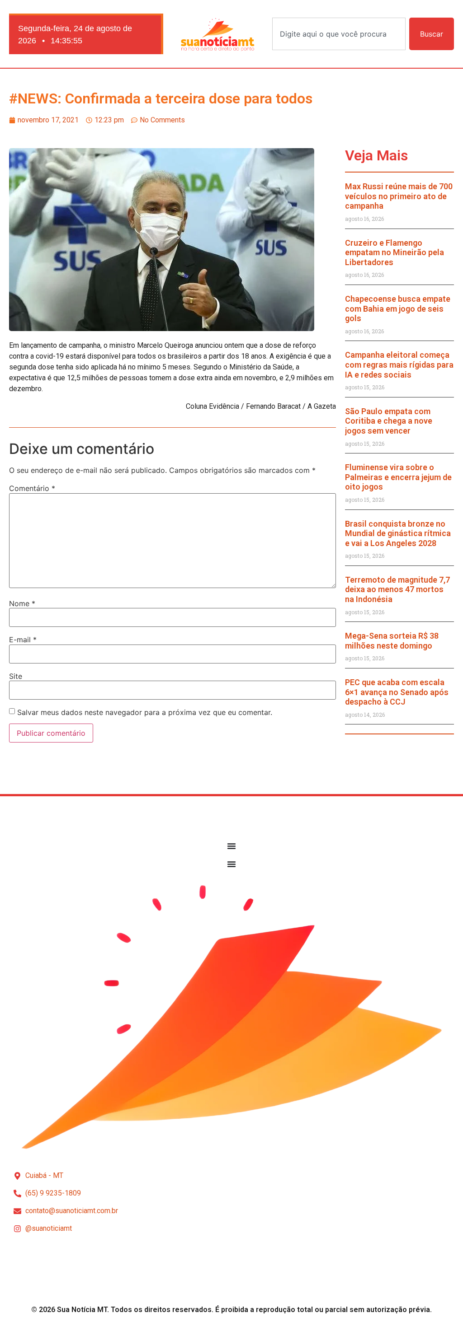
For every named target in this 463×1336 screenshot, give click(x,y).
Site (15, 676)
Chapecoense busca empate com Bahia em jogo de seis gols (397, 308)
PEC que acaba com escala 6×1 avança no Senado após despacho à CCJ (397, 691)
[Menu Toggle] (231, 845)
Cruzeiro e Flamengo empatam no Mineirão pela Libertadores (394, 252)
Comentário (32, 488)
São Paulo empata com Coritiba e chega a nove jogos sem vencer (388, 420)
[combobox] (339, 34)
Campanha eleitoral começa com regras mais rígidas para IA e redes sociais (399, 364)
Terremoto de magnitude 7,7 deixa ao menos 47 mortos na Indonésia (397, 589)
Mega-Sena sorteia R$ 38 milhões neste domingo (392, 640)
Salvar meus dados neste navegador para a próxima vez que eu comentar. (144, 712)
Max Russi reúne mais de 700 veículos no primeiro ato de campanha (399, 196)
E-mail (23, 639)
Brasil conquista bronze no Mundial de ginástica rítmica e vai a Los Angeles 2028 (398, 533)
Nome (22, 603)
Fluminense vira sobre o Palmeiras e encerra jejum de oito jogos (398, 476)
